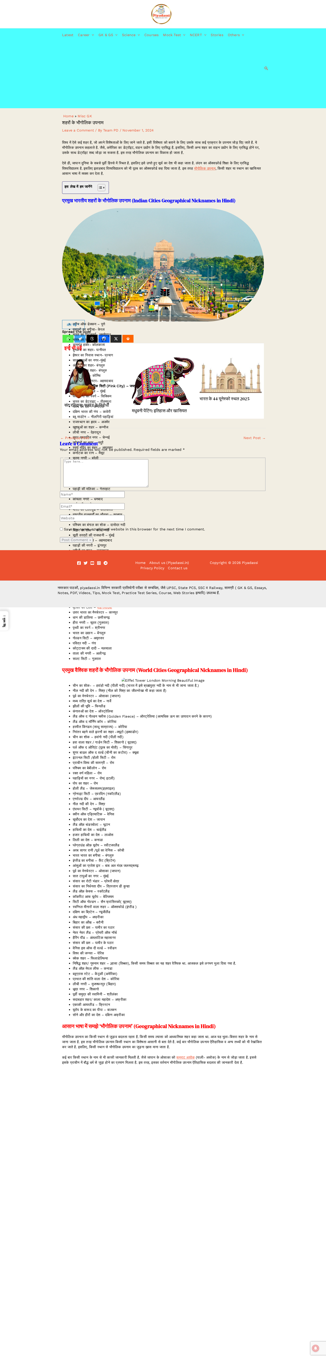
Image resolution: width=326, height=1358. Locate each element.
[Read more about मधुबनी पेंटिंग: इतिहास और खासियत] (163, 381)
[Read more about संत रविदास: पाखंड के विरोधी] (95, 378)
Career (84, 35)
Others (234, 35)
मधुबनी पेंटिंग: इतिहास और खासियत (159, 411)
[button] (92, 35)
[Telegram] (106, 563)
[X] (116, 339)
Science (129, 35)
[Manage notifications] (315, 1348)
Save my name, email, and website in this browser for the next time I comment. (134, 529)
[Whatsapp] (68, 339)
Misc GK (85, 116)
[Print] (128, 339)
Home (68, 116)
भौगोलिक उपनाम (205, 168)
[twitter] (86, 563)
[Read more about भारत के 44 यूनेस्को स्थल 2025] (231, 375)
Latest (67, 35)
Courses (151, 35)
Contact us (177, 568)
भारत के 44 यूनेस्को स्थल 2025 (224, 399)
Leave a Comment (78, 130)
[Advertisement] (153, 75)
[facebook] (79, 563)
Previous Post (74, 438)
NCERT (196, 35)
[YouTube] (92, 563)
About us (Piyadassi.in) (169, 563)
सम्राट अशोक (185, 1057)
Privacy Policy (152, 568)
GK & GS (105, 35)
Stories (217, 35)
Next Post (255, 438)
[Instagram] (99, 563)
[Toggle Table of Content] (99, 187)
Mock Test (172, 35)
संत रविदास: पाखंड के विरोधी (86, 405)
